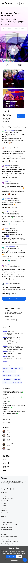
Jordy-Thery (10, 443)
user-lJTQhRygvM (9, 130)
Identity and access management (9, 536)
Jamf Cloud (16, 375)
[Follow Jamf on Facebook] (13, 489)
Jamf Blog (3, 503)
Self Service (12, 372)
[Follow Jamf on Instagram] (10, 489)
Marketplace (4, 505)
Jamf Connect (7, 375)
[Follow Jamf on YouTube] (7, 488)
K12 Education (7, 379)
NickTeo (7, 181)
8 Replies (4, 399)
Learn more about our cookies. (17, 553)
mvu (8, 430)
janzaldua (7, 211)
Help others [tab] (16, 127)
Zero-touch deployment (7, 522)
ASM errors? (5, 401)
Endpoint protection (6, 539)
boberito (7, 228)
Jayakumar (7, 198)
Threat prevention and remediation (9, 541)
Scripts (5, 372)
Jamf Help (3, 496)
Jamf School (16, 379)
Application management (7, 527)
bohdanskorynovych (10, 246)
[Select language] (17, 3)
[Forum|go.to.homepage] (8, 3)
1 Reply (4, 415)
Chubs (8, 434)
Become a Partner (5, 508)
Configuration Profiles (16, 368)
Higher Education (17, 382)
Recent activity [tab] (6, 127)
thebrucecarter (10, 447)
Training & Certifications (7, 498)
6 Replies (4, 403)
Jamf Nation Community (7, 500)
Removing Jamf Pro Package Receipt (11, 397)
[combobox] (14, 29)
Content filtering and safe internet (9, 543)
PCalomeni (7, 283)
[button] (25, 560)
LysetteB (7, 147)
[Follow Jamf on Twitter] (1, 488)
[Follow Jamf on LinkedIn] (4, 489)
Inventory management (6, 529)
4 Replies (4, 394)
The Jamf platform (5, 520)
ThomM (8, 439)
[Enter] (2, 29)
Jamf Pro (5, 368)
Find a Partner (4, 510)
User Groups (6, 382)
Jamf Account (4, 512)
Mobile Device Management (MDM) (9, 524)
